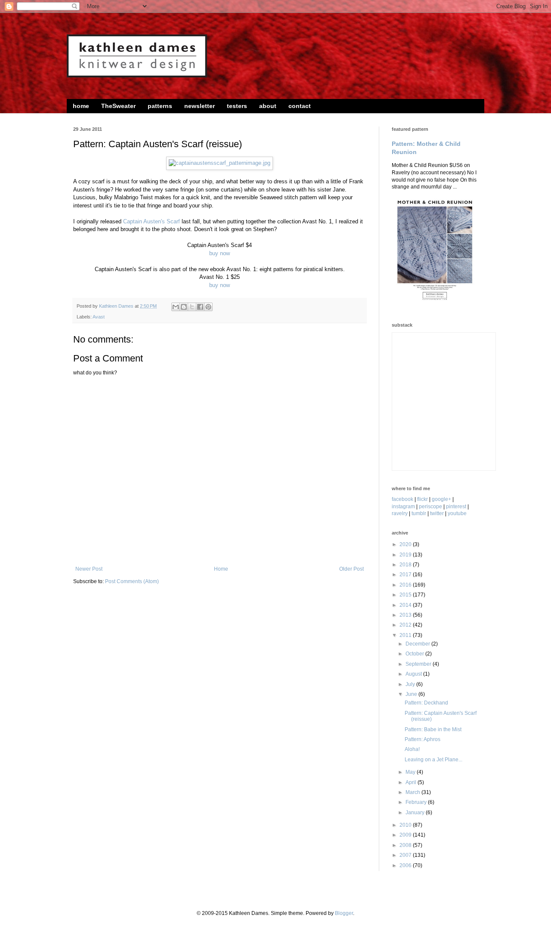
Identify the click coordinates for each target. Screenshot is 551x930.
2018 (406, 565)
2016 (406, 585)
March (413, 792)
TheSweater (118, 105)
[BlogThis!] (184, 307)
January (416, 813)
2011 (406, 635)
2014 (406, 605)
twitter (437, 513)
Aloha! (412, 749)
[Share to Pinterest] (208, 307)
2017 (406, 575)
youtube (457, 513)
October (415, 654)
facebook (402, 499)
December (418, 644)
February (417, 802)
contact (299, 105)
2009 (406, 835)
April (412, 782)
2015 (406, 595)
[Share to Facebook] (200, 307)
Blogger (344, 913)
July (411, 684)
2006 (406, 865)
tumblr (419, 513)
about (267, 105)
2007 (406, 855)
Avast (99, 316)
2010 (406, 825)
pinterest (456, 507)
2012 (406, 625)
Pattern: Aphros (422, 739)
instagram (403, 507)
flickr (422, 499)
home (81, 105)
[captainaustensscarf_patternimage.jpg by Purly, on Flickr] (219, 163)
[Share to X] (192, 307)
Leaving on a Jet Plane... (433, 760)
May (411, 772)
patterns (160, 105)
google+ (441, 499)
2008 (406, 845)
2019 (406, 555)
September (419, 664)
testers (237, 105)
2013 (406, 615)
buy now (219, 253)
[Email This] (175, 307)
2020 (406, 544)
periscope (430, 507)
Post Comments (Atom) (132, 581)
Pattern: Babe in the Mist (433, 729)
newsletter (199, 105)
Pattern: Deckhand (426, 703)
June (412, 694)
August (414, 674)
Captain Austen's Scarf (151, 221)
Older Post (351, 569)
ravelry (400, 513)
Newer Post (88, 569)
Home (221, 569)
